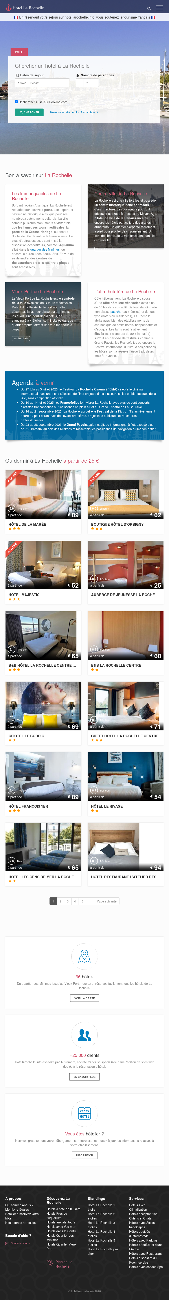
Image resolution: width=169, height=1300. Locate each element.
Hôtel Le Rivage (107, 806)
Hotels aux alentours (61, 1222)
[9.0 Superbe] (120, 494)
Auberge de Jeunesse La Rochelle (126, 594)
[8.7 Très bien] (124, 776)
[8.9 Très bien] (42, 494)
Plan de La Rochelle (63, 1264)
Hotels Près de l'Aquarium (57, 1215)
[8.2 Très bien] (120, 705)
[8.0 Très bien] (124, 564)
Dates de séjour (31, 75)
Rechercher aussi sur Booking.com (43, 102)
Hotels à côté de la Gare (64, 1209)
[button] (149, 8)
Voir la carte (84, 998)
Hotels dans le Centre (62, 1231)
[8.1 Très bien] (38, 635)
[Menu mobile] (159, 9)
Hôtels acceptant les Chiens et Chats (143, 1216)
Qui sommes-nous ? (19, 1205)
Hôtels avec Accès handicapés (142, 1224)
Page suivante (107, 901)
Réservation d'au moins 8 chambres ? (74, 112)
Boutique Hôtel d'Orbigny (117, 524)
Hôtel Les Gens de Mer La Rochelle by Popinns (56, 876)
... (90, 901)
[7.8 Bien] (50, 846)
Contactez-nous (20, 1243)
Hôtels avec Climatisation (138, 1207)
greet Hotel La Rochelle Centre (125, 735)
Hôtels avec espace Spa (146, 1266)
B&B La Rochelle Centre (116, 665)
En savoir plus (84, 1077)
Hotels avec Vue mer (61, 1226)
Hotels (19, 52)
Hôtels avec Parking (143, 1240)
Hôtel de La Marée (27, 524)
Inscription (84, 1155)
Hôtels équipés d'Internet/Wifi (139, 1233)
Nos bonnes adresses (20, 1222)
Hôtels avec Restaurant (145, 1253)
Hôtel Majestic (24, 594)
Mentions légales (17, 1209)
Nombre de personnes (97, 75)
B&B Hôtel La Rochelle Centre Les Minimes (52, 665)
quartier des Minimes (45, 249)
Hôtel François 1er (28, 806)
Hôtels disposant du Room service (143, 1260)
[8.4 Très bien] (42, 705)
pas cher (116, 311)
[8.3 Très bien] (42, 564)
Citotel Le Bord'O (26, 735)
